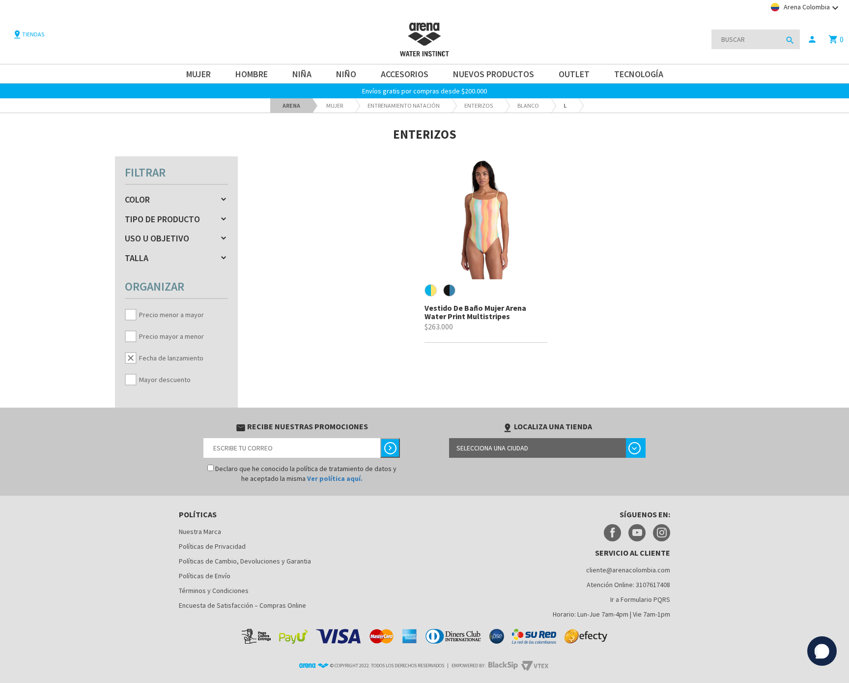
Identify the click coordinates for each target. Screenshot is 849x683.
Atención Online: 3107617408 (628, 584)
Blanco (528, 105)
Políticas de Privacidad (212, 546)
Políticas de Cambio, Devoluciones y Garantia (245, 561)
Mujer (334, 105)
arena (291, 105)
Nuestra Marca (200, 531)
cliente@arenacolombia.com (628, 569)
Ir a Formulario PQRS (640, 599)
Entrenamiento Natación (404, 105)
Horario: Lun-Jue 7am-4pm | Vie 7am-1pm (611, 614)
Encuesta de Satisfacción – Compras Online (242, 605)
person (812, 39)
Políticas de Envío (204, 575)
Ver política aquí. (335, 478)
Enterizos (478, 105)
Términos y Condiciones (214, 590)
